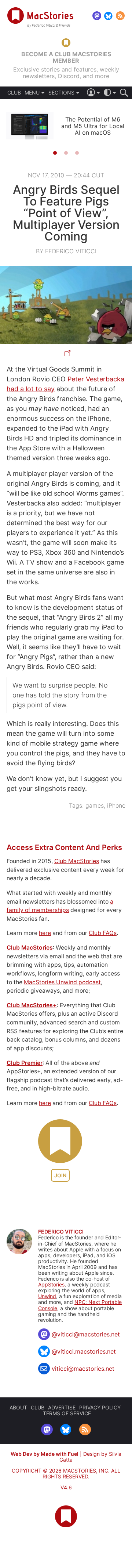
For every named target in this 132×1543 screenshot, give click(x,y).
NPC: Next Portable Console (80, 1305)
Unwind (47, 1296)
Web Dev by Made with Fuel (44, 1454)
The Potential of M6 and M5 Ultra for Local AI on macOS (92, 126)
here (45, 933)
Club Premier (25, 1062)
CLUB (14, 92)
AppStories (51, 1284)
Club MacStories (76, 861)
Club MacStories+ (32, 1005)
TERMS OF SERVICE (67, 1413)
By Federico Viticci (66, 251)
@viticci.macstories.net (84, 1351)
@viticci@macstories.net (86, 1334)
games (94, 805)
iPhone (116, 805)
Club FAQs (103, 933)
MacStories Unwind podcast (62, 982)
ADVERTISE (62, 1407)
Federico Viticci (61, 1232)
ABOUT (18, 1407)
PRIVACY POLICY (100, 1407)
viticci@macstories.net (83, 1368)
